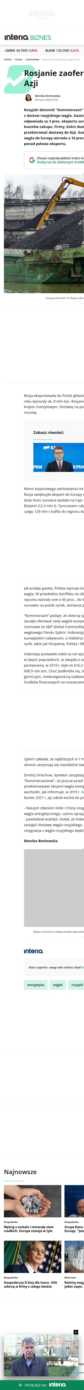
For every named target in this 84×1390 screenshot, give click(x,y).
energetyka (35, 985)
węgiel (58, 985)
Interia (8, 59)
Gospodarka (32, 59)
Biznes (18, 59)
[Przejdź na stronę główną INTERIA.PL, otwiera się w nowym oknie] (17, 37)
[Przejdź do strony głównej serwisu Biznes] (40, 37)
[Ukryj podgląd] (76, 1332)
